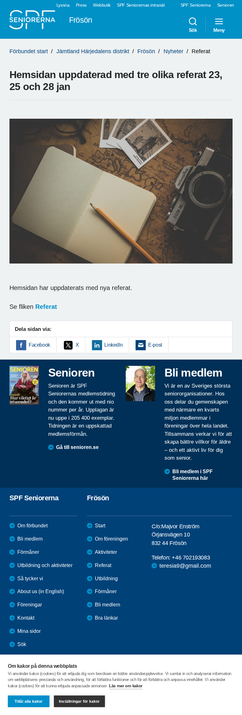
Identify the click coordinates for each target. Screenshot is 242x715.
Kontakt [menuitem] (25, 618)
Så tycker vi (30, 578)
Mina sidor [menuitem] (29, 631)
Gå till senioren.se (77, 447)
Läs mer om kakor (125, 686)
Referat (103, 565)
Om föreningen (111, 539)
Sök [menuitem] (193, 29)
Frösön (146, 51)
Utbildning (106, 578)
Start (100, 525)
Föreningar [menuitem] (29, 604)
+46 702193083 (191, 557)
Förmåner (28, 552)
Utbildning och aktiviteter (44, 565)
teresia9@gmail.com (185, 566)
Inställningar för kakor (79, 701)
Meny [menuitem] (219, 29)
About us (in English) (40, 591)
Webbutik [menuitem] (102, 5)
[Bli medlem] (140, 383)
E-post (155, 345)
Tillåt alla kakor (28, 701)
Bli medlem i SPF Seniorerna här (192, 475)
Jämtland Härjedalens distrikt (92, 51)
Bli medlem (30, 539)
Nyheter (173, 51)
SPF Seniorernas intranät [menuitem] (141, 5)
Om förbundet (32, 525)
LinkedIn (113, 345)
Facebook (39, 345)
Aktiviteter (106, 552)
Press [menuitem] (81, 5)
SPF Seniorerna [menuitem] (196, 5)
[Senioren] (24, 385)
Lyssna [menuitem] (63, 5)
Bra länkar (106, 618)
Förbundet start (28, 51)
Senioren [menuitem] (225, 5)
